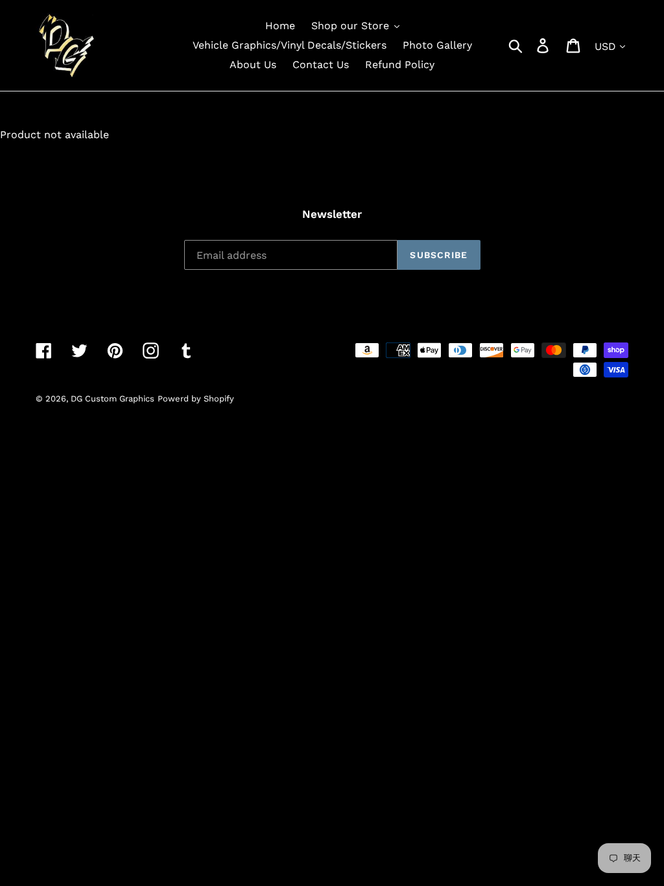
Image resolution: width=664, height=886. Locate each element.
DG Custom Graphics (112, 398)
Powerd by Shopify (196, 398)
